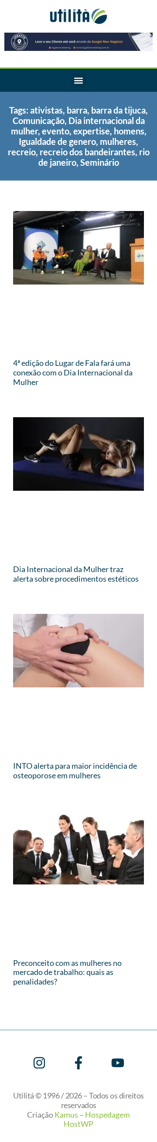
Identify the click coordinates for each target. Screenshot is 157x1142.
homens (129, 131)
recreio (22, 152)
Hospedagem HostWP (97, 1119)
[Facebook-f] (78, 1062)
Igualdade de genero (57, 141)
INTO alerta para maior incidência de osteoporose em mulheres (75, 770)
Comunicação (39, 120)
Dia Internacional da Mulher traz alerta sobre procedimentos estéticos (76, 573)
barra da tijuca (118, 110)
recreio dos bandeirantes (87, 152)
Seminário (99, 162)
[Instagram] (39, 1062)
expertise (91, 131)
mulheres (118, 141)
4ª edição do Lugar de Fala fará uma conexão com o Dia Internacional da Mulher (73, 372)
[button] (79, 80)
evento (55, 131)
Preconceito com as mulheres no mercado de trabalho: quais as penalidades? (67, 972)
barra (77, 110)
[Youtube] (117, 1062)
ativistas (46, 110)
